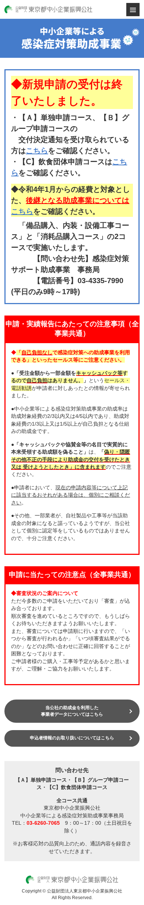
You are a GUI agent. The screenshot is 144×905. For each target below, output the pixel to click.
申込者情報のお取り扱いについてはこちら (72, 737)
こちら (37, 151)
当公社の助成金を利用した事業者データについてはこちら (72, 710)
